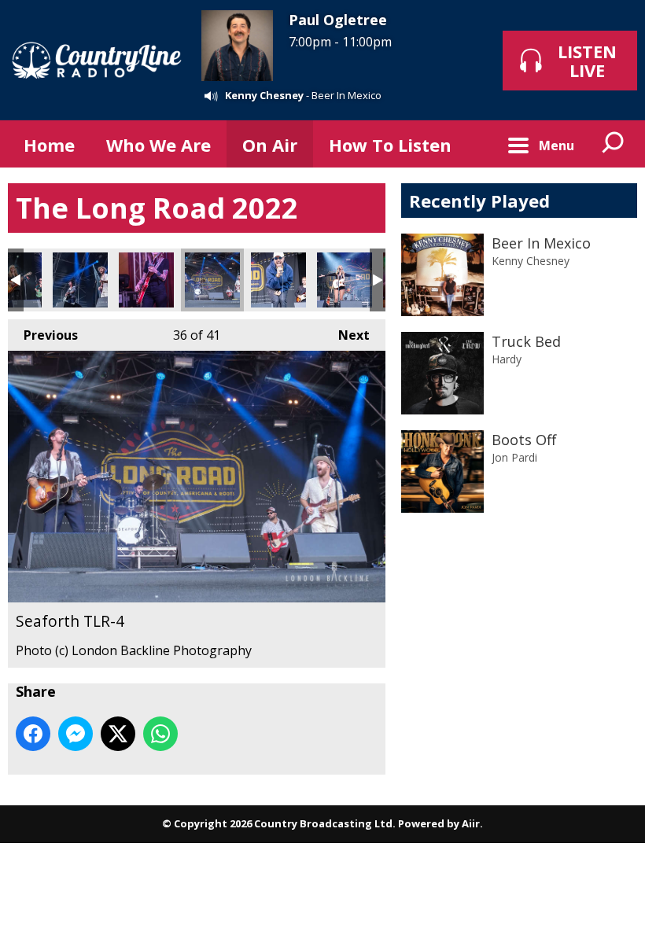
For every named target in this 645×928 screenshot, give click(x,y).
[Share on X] (118, 733)
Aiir (471, 823)
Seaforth (80, 279)
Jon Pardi (514, 457)
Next (346, 335)
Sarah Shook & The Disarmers (146, 279)
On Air (269, 145)
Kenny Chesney (264, 95)
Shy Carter (278, 279)
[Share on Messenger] (75, 733)
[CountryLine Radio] (97, 60)
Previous (43, 335)
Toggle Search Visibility (613, 144)
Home (49, 145)
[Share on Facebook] (33, 733)
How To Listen (390, 145)
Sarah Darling (344, 279)
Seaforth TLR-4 (212, 279)
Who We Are (158, 145)
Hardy (507, 359)
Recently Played (479, 200)
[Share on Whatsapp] (160, 733)
